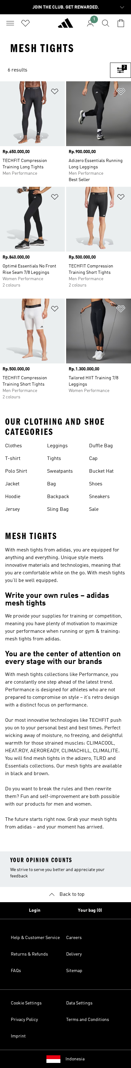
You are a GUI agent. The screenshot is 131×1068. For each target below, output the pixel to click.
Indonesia (75, 1059)
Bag (51, 484)
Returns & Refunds (29, 954)
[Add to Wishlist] (55, 92)
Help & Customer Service (35, 938)
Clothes (13, 446)
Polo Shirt (16, 471)
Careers (74, 938)
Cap (93, 458)
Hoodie (12, 496)
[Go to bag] (120, 23)
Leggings (57, 446)
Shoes (95, 484)
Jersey (12, 509)
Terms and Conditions (87, 1019)
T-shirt (12, 458)
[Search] (105, 23)
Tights (54, 458)
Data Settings (79, 1003)
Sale (94, 509)
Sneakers (99, 496)
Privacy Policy (24, 1019)
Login (34, 910)
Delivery (74, 954)
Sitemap (74, 971)
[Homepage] (65, 25)
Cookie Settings (26, 1003)
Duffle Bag (101, 446)
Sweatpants (60, 471)
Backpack (58, 496)
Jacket (12, 484)
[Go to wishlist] (25, 23)
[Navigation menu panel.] (10, 23)
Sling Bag (58, 509)
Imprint (18, 1036)
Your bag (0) (90, 910)
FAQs (16, 971)
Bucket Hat (101, 471)
